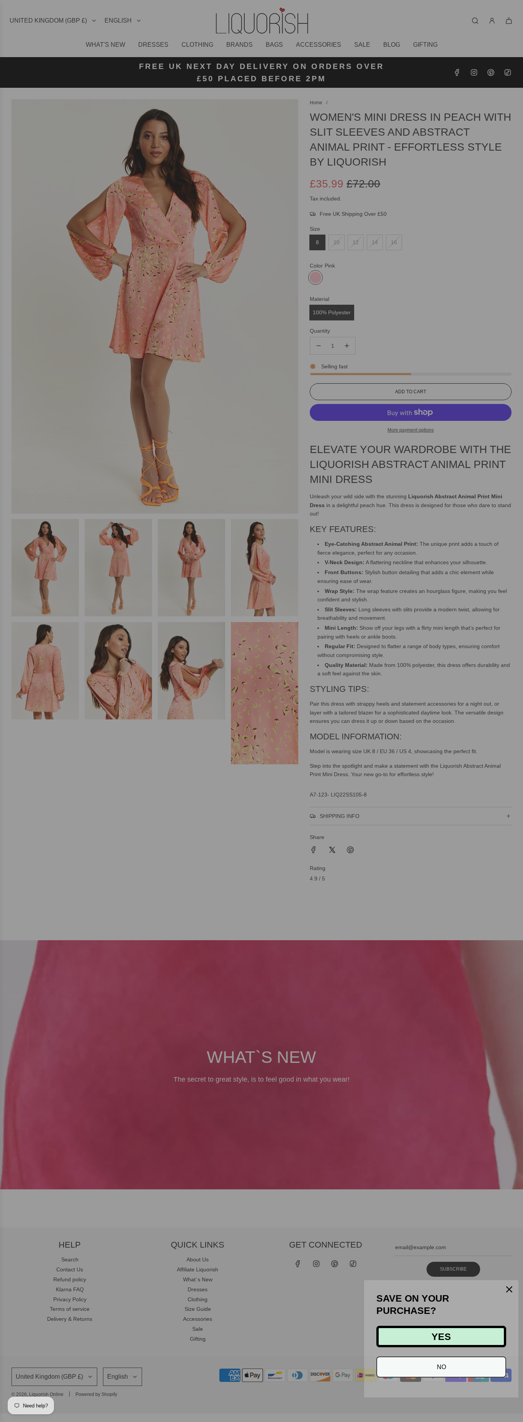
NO (441, 1367)
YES (441, 1336)
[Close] (509, 1289)
